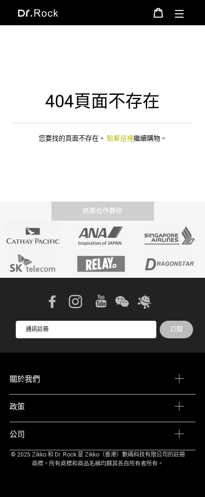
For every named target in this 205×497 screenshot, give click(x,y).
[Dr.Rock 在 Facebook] (53, 302)
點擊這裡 (120, 138)
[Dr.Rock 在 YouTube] (102, 303)
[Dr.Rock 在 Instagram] (76, 302)
